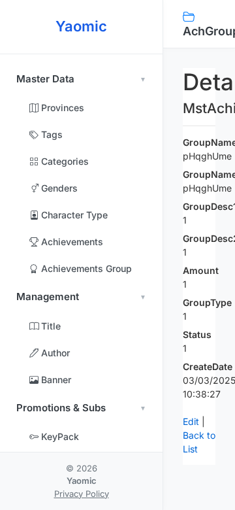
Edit (191, 421)
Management (47, 296)
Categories (64, 161)
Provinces (61, 107)
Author (54, 352)
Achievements (71, 241)
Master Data (45, 79)
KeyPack (59, 436)
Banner (55, 379)
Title (50, 326)
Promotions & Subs (61, 407)
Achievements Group (85, 268)
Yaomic (81, 26)
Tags (51, 134)
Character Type (73, 214)
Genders (58, 188)
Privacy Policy (81, 493)
